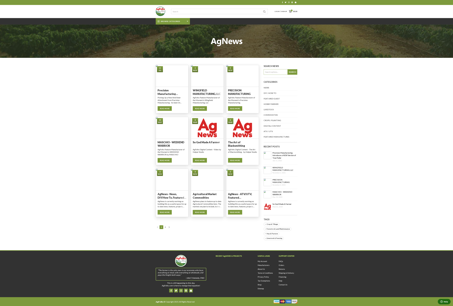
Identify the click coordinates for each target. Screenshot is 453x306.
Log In (277, 11)
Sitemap (261, 288)
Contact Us (283, 285)
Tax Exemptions (264, 281)
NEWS (266, 88)
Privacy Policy (263, 277)
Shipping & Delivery (286, 273)
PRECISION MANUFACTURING (239, 92)
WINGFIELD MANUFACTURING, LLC (207, 92)
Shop (260, 285)
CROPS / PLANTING (272, 120)
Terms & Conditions (265, 273)
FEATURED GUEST (272, 98)
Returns (282, 269)
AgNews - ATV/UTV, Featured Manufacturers (240, 195)
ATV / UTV (268, 131)
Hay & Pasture (272, 234)
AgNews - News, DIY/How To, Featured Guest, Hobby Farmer (171, 195)
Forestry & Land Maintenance (278, 229)
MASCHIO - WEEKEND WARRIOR (171, 144)
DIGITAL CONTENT (272, 126)
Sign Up (284, 11)
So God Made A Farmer (206, 142)
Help (280, 281)
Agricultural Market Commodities (205, 195)
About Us (261, 269)
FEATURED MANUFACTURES (276, 137)
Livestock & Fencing (274, 238)
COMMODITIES (271, 115)
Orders (281, 265)
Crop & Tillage (272, 224)
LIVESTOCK (269, 109)
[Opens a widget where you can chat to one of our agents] (444, 302)
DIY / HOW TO (270, 93)
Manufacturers (263, 265)
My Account (262, 261)
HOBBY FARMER (271, 104)
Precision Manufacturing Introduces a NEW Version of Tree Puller (171, 92)
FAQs (281, 261)
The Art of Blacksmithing (236, 144)
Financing (282, 277)
